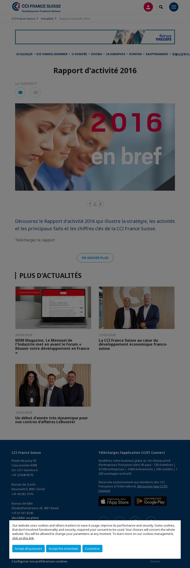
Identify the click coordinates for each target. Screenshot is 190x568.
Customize (92, 548)
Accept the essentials (63, 548)
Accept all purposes (28, 548)
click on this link (23, 538)
